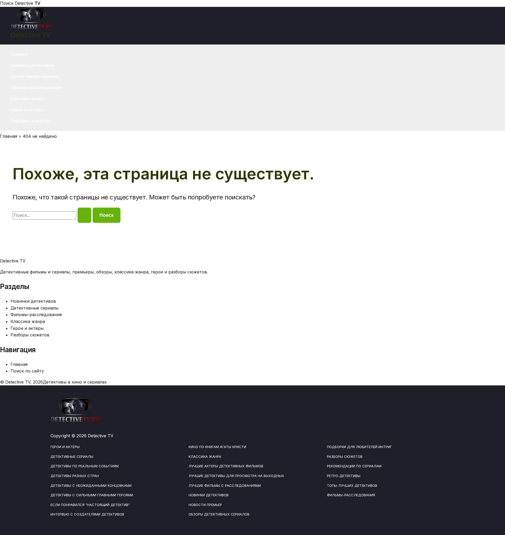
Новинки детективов (32, 65)
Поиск (6, 3)
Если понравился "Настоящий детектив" (90, 505)
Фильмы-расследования (36, 87)
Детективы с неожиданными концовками (91, 485)
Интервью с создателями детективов (87, 514)
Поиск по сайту (27, 371)
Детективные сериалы (34, 76)
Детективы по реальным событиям (84, 466)
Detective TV (30, 35)
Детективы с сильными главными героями (91, 495)
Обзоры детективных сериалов (219, 514)
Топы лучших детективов (352, 485)
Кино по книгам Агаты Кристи (217, 447)
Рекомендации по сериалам (354, 466)
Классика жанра (27, 98)
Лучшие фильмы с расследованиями (225, 485)
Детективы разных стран (74, 476)
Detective (28, 3)
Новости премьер (205, 505)
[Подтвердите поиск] (84, 215)
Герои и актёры (27, 109)
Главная (19, 54)
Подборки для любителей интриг (359, 447)
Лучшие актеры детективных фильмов (226, 466)
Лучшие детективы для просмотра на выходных (236, 476)
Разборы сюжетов (30, 120)
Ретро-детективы (343, 476)
